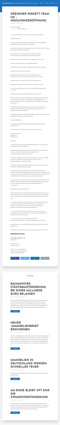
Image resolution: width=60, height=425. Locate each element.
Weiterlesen (15, 311)
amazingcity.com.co (8, 3)
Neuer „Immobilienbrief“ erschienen (24, 326)
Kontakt (41, 3)
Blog (37, 3)
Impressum (47, 3)
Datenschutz (52, 3)
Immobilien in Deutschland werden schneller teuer (28, 363)
